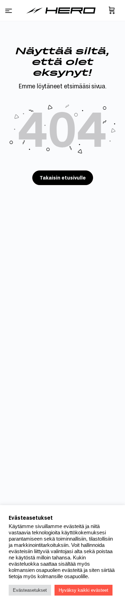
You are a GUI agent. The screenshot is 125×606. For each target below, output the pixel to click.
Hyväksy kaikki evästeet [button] (83, 590)
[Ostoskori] (111, 10)
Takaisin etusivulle (63, 177)
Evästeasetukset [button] (30, 590)
